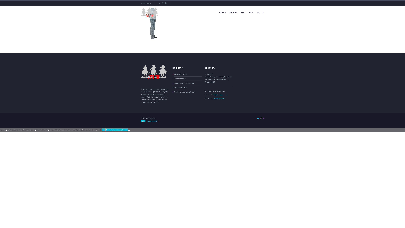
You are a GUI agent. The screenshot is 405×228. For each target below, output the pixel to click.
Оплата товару (179, 79)
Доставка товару (180, 74)
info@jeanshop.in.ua (220, 95)
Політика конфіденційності (184, 92)
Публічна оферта (180, 87)
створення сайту (152, 121)
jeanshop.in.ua (219, 98)
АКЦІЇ (243, 12)
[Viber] (165, 3)
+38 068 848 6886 (219, 91)
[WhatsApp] (162, 3)
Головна (222, 12)
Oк (104, 130)
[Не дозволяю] (129, 130)
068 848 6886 (147, 3)
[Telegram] (159, 3)
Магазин (233, 12)
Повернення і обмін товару (184, 83)
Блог (251, 12)
